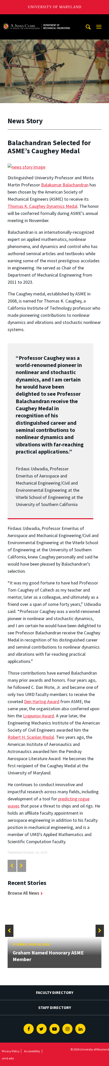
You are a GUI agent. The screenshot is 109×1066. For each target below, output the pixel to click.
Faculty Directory (54, 992)
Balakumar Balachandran (64, 185)
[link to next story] (21, 866)
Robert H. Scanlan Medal (31, 737)
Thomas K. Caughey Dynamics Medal (42, 206)
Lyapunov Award (38, 716)
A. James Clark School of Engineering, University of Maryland (36, 19)
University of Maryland (54, 7)
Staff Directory (54, 1007)
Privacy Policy (11, 1051)
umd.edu (8, 1058)
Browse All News (23, 893)
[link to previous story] (11, 866)
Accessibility (32, 1051)
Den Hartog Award (41, 701)
